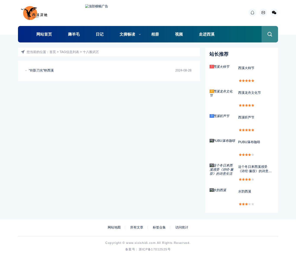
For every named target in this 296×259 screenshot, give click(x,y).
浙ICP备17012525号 (155, 249)
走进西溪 (207, 34)
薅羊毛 (74, 34)
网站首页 (44, 34)
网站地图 (114, 227)
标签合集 (159, 227)
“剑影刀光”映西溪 (41, 70)
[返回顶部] (282, 228)
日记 (100, 34)
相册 (155, 34)
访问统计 (181, 227)
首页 (52, 52)
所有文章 (136, 227)
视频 (179, 34)
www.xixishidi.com (141, 242)
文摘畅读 (127, 34)
